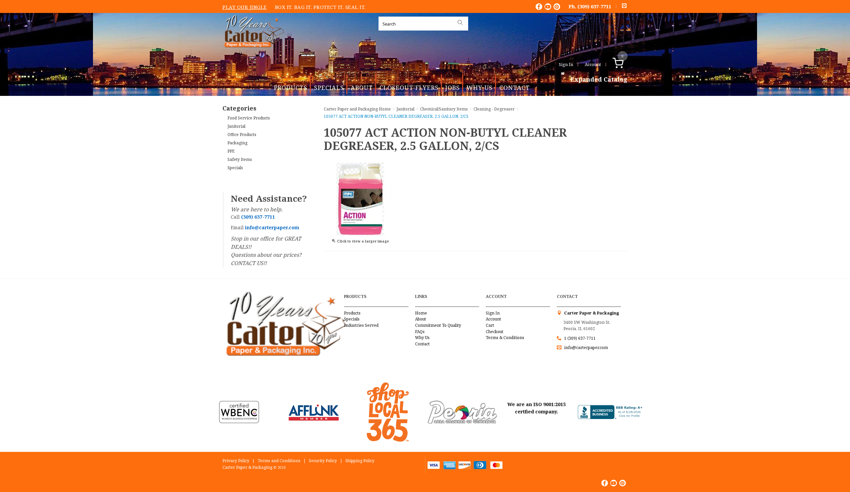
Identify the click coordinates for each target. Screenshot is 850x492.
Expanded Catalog (599, 79)
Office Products (241, 134)
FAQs (420, 331)
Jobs (452, 88)
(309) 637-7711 (594, 6)
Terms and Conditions (279, 460)
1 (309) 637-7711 (580, 338)
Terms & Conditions (505, 337)
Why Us (480, 88)
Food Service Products (248, 118)
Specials (329, 88)
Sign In (566, 64)
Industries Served (361, 325)
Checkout (494, 331)
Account (593, 64)
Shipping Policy (360, 460)
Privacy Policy (235, 460)
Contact (514, 88)
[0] (625, 64)
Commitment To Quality (438, 325)
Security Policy (323, 460)
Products (290, 88)
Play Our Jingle (244, 7)
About (362, 88)
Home (421, 313)
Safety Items (239, 159)
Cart (490, 325)
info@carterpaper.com (585, 347)
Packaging (237, 143)
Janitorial (236, 126)
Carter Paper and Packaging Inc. (252, 52)
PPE (231, 151)
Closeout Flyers (409, 88)
